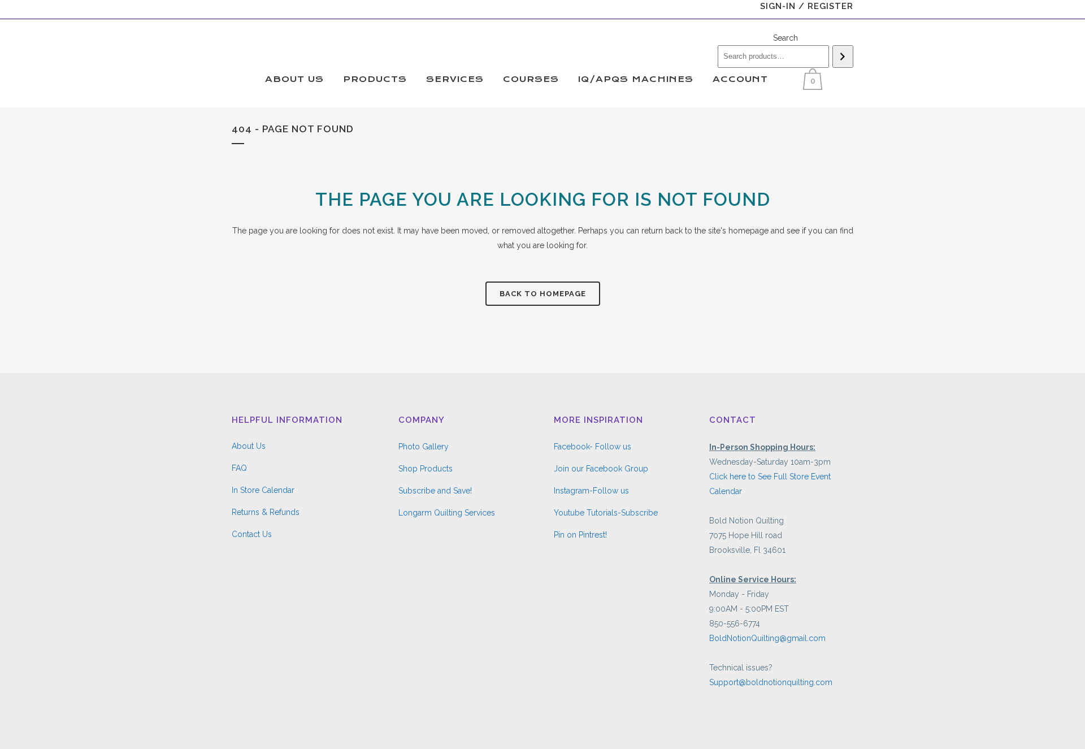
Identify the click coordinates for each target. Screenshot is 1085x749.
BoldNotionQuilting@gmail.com (767, 638)
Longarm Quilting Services (446, 512)
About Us (249, 446)
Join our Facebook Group (601, 468)
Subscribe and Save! (435, 490)
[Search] (842, 56)
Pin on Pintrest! (580, 534)
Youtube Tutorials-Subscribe (606, 512)
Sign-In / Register (806, 6)
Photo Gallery (423, 446)
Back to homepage (543, 293)
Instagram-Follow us (591, 490)
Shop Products (425, 468)
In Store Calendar (263, 490)
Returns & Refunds (266, 512)
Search (785, 37)
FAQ (239, 468)
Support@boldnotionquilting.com (770, 682)
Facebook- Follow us (592, 446)
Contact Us (252, 534)
